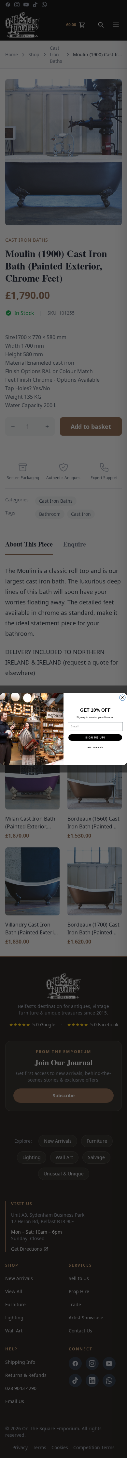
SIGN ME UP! (95, 737)
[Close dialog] (122, 698)
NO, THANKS (95, 747)
